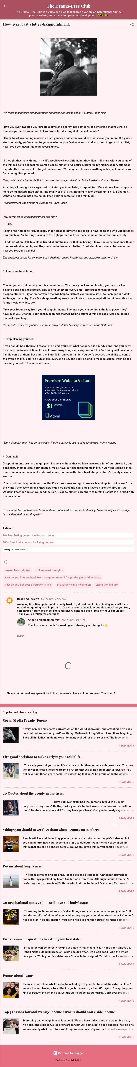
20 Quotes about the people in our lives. (33, 793)
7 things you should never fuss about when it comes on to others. (51, 830)
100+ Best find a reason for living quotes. (28, 542)
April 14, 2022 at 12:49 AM (53, 599)
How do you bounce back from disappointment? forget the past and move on (52, 577)
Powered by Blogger (70, 1053)
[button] (132, 25)
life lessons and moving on (74, 584)
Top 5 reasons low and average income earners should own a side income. (59, 1012)
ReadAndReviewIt (28, 599)
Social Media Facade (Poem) (25, 720)
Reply (20, 635)
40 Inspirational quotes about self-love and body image (45, 903)
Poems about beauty (18, 975)
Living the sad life (106, 584)
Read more (126, 745)
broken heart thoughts (49, 570)
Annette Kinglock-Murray (44, 619)
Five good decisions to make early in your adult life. (42, 757)
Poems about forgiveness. (23, 866)
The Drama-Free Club (68, 6)
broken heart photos (17, 570)
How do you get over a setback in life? (28, 584)
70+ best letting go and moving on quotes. (29, 535)
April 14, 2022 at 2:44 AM (74, 620)
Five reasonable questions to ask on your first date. (42, 939)
